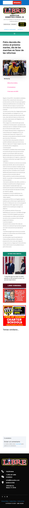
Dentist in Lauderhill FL (16, 492)
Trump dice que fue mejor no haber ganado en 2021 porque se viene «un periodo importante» (14, 278)
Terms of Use (20, 501)
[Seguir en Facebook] (2, 497)
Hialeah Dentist (7, 492)
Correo (9, 477)
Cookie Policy (13, 501)
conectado (18, 444)
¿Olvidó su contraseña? (10, 29)
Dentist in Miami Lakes (16, 494)
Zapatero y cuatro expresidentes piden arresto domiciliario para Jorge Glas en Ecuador (13, 384)
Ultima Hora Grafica (12, 83)
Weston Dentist (7, 494)
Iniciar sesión (22, 24)
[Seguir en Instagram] (7, 497)
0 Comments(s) (11, 87)
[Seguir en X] (5, 497)
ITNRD (7, 506)
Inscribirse (20, 29)
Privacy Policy (4, 501)
